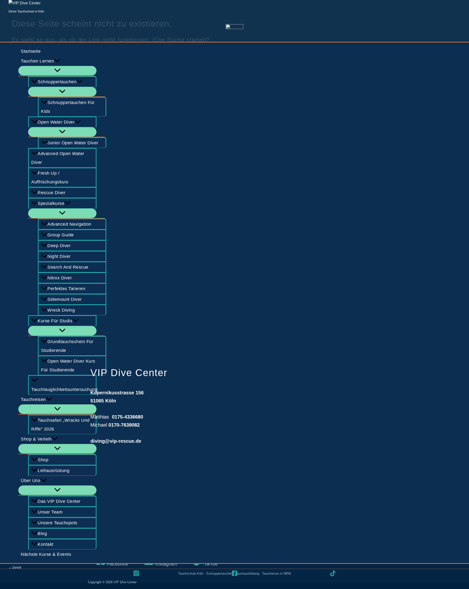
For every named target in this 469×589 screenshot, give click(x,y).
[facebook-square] (235, 573)
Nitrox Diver (59, 277)
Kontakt (45, 544)
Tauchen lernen (37, 61)
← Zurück (15, 567)
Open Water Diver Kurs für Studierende (68, 365)
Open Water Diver (56, 122)
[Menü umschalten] (57, 70)
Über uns (30, 480)
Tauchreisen (33, 399)
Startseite (31, 51)
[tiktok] (333, 573)
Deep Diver (59, 245)
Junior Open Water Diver (72, 142)
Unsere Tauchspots (57, 522)
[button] (57, 61)
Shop (43, 459)
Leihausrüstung (53, 470)
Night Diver (59, 256)
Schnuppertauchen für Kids (68, 107)
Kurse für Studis (55, 320)
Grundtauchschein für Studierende (67, 346)
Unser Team (50, 512)
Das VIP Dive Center (59, 501)
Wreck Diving (61, 310)
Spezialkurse (51, 203)
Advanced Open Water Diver (57, 158)
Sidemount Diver (64, 299)
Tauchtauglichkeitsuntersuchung (63, 389)
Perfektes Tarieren (66, 288)
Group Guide (60, 234)
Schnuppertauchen (57, 81)
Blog (42, 533)
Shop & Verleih (36, 439)
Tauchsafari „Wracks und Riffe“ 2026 (60, 424)
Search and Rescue (67, 267)
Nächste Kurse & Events (46, 554)
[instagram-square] (136, 573)
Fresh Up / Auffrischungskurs (49, 177)
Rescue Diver (51, 192)
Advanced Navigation (69, 224)
